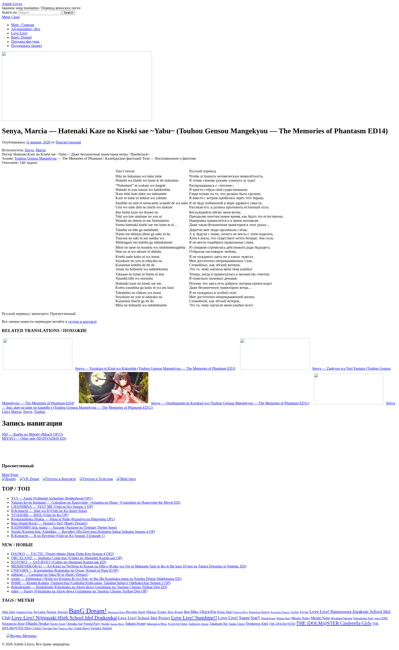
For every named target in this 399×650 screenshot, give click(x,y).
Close (15, 17)
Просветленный (68, 142)
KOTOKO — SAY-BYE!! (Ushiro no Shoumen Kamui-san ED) (58, 562)
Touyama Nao (49, 628)
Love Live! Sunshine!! (194, 617)
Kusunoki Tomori (280, 612)
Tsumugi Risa (65, 628)
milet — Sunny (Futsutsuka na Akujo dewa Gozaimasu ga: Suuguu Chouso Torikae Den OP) (79, 591)
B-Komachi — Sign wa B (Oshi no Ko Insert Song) (49, 511)
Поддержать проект (26, 46)
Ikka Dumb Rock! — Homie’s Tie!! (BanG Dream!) (49, 523)
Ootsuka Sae (74, 624)
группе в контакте (82, 321)
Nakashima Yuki (363, 618)
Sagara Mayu (117, 624)
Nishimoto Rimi (13, 624)
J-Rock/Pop (207, 612)
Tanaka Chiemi (237, 624)
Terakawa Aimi (257, 624)
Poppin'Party (92, 624)
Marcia (41, 150)
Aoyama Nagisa (44, 612)
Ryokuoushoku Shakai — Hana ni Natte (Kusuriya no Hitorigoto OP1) (63, 519)
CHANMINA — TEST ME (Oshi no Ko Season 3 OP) (52, 507)
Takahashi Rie (218, 624)
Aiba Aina (8, 612)
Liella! (295, 612)
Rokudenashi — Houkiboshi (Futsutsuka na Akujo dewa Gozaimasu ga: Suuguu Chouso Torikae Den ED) (89, 587)
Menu (6, 17)
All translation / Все (25, 29)
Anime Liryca (12, 4)
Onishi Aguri (58, 624)
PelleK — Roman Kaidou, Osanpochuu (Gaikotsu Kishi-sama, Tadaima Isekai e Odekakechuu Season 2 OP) (90, 583)
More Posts (10, 475)
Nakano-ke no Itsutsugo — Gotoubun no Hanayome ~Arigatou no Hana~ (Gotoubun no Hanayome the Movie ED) (95, 502)
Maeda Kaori (268, 618)
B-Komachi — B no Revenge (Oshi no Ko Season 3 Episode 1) (58, 536)
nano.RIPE (381, 618)
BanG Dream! (21, 37)
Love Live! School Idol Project (144, 618)
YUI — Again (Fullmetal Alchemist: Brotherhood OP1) (51, 498)
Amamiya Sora (24, 612)
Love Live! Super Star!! (239, 617)
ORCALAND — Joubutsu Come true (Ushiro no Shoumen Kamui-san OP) (66, 558)
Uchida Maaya (82, 628)
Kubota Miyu (241, 612)
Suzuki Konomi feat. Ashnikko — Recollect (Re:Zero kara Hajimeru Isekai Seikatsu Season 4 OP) (83, 532)
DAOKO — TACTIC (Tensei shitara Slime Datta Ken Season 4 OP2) (62, 554)
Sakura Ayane (135, 623)
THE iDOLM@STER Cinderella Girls (333, 623)
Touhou (39, 412)
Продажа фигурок (25, 41)
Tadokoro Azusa (198, 624)
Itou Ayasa (175, 612)
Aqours (62, 612)
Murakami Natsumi (341, 618)
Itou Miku (191, 612)
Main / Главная (22, 25)
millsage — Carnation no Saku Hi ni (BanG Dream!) (49, 575)
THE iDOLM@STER (282, 624)
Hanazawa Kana (116, 612)
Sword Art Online (177, 624)
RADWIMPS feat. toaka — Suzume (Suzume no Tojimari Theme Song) (64, 527)
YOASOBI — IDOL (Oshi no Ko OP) (39, 515)
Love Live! (19, 33)
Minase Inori (283, 618)
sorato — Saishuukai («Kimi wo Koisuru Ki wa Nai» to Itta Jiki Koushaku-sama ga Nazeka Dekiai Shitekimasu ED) (96, 579)
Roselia (105, 624)
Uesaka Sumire (101, 628)
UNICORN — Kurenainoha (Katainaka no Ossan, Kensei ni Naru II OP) (64, 570)
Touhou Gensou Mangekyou (36, 158)
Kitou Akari (225, 612)
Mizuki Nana (320, 618)
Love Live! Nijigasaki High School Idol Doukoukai (64, 617)
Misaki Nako (300, 618)
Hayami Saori (135, 612)
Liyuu (304, 612)
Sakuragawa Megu (156, 624)
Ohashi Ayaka (37, 623)
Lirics (6, 412)
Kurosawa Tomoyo (259, 612)
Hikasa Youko (156, 612)
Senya (29, 150)
